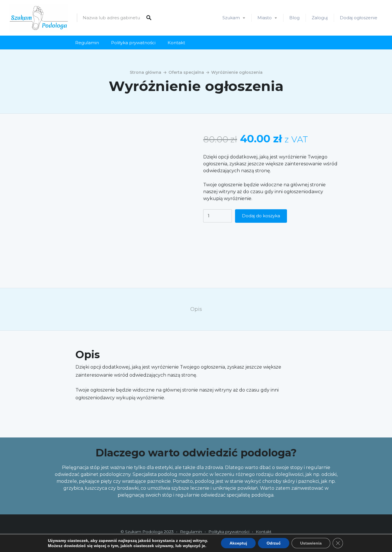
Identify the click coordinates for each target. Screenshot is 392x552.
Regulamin (87, 42)
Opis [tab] (196, 309)
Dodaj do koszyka (261, 215)
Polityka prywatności (133, 42)
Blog (294, 17)
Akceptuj (238, 543)
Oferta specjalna (186, 72)
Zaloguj (320, 17)
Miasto (264, 17)
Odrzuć (274, 543)
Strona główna (145, 72)
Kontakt (176, 42)
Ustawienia (311, 543)
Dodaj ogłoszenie (358, 17)
